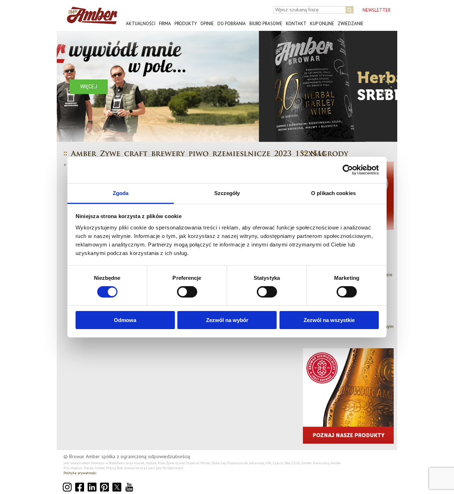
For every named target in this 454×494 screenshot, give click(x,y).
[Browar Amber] (89, 21)
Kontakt (296, 24)
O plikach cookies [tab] (333, 193)
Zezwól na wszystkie (329, 320)
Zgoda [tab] (121, 193)
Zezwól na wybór (227, 320)
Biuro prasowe (265, 24)
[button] (67, 86)
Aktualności (140, 24)
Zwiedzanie (351, 24)
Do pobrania (231, 24)
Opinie (207, 24)
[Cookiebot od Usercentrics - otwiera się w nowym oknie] (348, 170)
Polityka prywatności (79, 473)
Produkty (186, 24)
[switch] (187, 292)
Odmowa (125, 320)
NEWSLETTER (376, 10)
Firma (165, 24)
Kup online (322, 24)
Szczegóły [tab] (227, 193)
